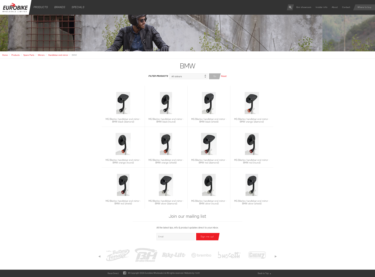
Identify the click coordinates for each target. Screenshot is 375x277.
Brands (59, 7)
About (335, 7)
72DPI (197, 273)
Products (41, 7)
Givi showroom (303, 7)
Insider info (321, 7)
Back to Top (263, 273)
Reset (224, 76)
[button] (188, 76)
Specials (78, 7)
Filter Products (158, 76)
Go (214, 76)
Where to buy (364, 7)
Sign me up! (207, 236)
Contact (346, 7)
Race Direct (113, 273)
